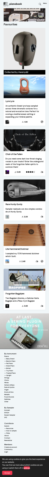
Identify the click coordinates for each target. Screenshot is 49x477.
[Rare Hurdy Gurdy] (24, 190)
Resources (9, 428)
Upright (8, 375)
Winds (6, 382)
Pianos (6, 356)
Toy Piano (9, 371)
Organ (6, 390)
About (6, 435)
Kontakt (7, 410)
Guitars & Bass (9, 385)
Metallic (7, 394)
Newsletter (8, 440)
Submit (6, 426)
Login (6, 452)
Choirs (6, 380)
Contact (7, 438)
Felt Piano (9, 363)
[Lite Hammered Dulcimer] (24, 235)
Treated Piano (11, 373)
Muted (8, 368)
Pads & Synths (9, 387)
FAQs (8, 433)
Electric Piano (10, 361)
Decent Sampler (9, 415)
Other (6, 401)
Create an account (10, 447)
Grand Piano (10, 366)
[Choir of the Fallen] (24, 140)
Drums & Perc (9, 392)
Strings (6, 378)
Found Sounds (9, 397)
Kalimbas (7, 399)
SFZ (5, 417)
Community (8, 449)
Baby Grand (10, 359)
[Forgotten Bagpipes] (24, 280)
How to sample (11, 431)
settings (27, 468)
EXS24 (6, 412)
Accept (7, 472)
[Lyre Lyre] (24, 87)
